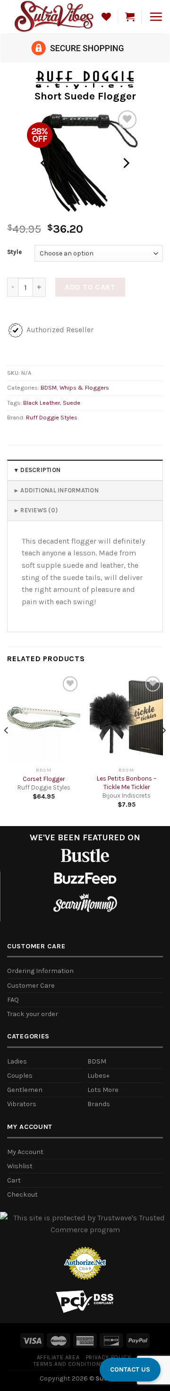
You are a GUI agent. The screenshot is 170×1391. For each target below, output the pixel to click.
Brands (98, 1104)
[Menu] (156, 16)
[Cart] (130, 16)
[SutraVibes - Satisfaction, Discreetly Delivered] (54, 16)
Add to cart (90, 286)
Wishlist (20, 1166)
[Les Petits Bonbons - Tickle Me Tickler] (126, 718)
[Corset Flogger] (43, 718)
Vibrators (21, 1104)
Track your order (32, 1014)
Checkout (22, 1195)
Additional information (59, 490)
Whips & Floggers (84, 387)
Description (40, 469)
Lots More (103, 1090)
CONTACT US (130, 1369)
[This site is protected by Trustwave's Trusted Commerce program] (85, 1224)
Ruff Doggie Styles (51, 417)
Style (14, 252)
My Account (25, 1152)
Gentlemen (24, 1090)
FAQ (13, 1000)
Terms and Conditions (68, 1364)
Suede (71, 402)
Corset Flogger (44, 778)
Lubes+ (98, 1076)
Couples (20, 1076)
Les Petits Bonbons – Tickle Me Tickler (126, 783)
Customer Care (31, 986)
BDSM (49, 387)
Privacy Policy (108, 1357)
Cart (14, 1180)
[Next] (125, 163)
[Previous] (44, 163)
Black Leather (41, 402)
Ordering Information (40, 971)
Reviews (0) (39, 510)
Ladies (17, 1061)
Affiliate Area (58, 1357)
